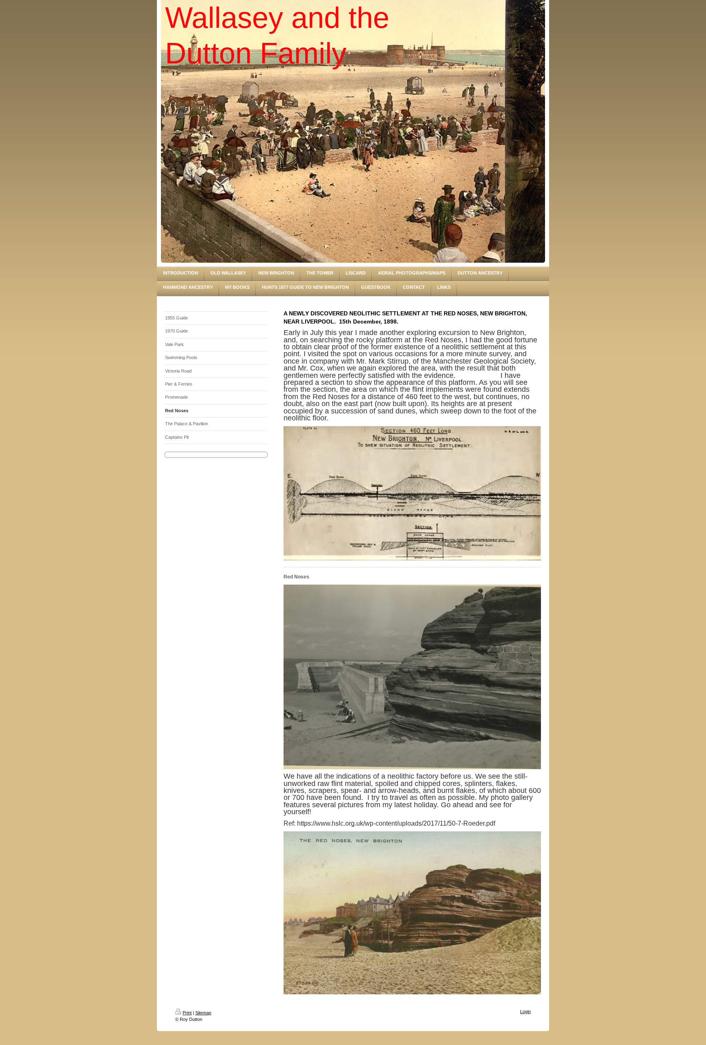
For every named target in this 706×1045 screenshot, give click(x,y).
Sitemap (203, 1012)
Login (525, 1011)
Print (187, 1012)
